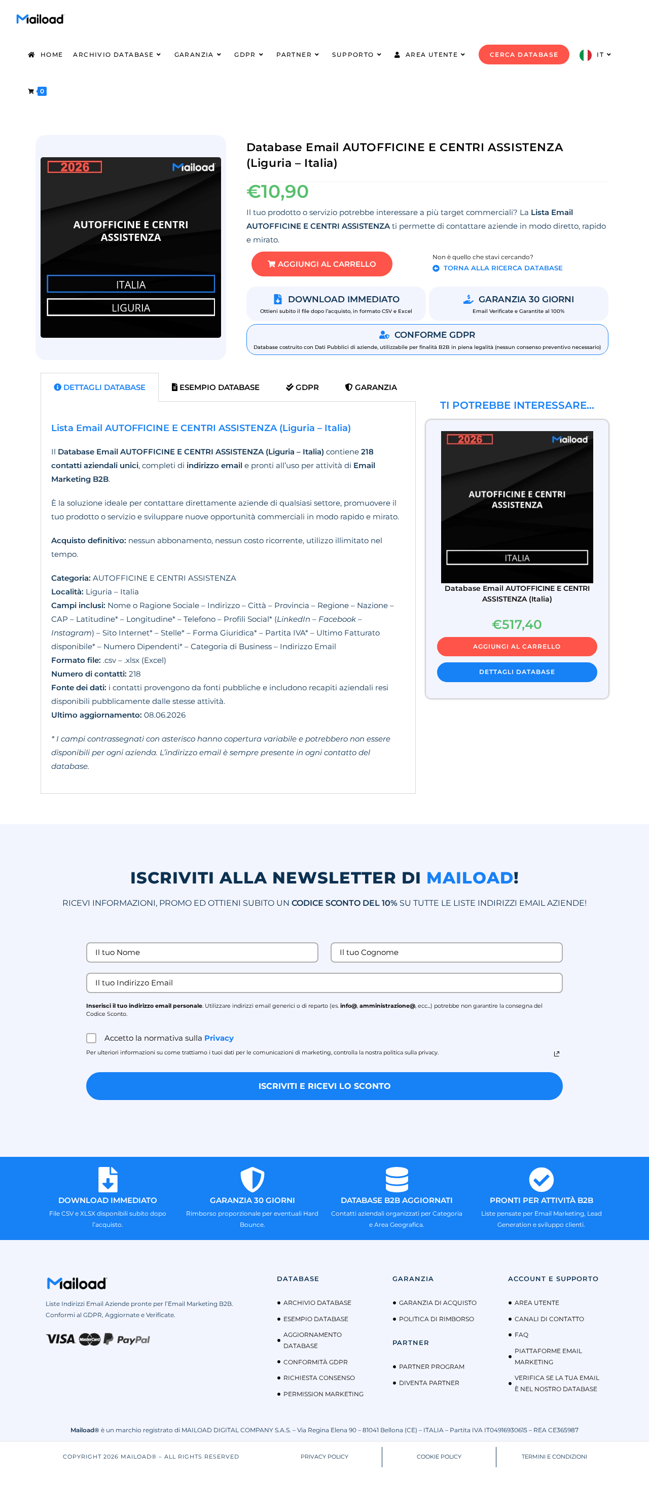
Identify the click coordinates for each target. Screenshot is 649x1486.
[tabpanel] (228, 598)
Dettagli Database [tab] (103, 387)
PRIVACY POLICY (324, 1456)
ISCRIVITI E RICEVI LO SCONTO (325, 1086)
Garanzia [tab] (375, 387)
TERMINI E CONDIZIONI (554, 1456)
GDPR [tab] (306, 387)
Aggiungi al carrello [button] (517, 646)
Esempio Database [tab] (218, 387)
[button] (321, 264)
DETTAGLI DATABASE (517, 672)
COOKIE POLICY (439, 1456)
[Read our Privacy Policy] (557, 1054)
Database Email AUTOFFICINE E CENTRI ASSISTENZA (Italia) (517, 594)
